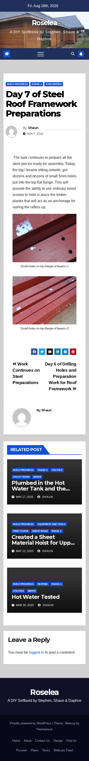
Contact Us (42, 740)
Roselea (44, 23)
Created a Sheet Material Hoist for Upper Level (44, 543)
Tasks (46, 750)
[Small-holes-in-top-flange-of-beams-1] (44, 238)
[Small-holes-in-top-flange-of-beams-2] (44, 300)
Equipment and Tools (51, 524)
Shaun (33, 128)
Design (58, 740)
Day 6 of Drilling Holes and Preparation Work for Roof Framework (60, 376)
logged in (36, 652)
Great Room (40, 531)
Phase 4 (37, 84)
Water (37, 477)
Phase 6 (43, 470)
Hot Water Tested (36, 597)
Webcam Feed (63, 750)
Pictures (21, 750)
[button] (73, 54)
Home (16, 740)
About (27, 740)
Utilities (57, 470)
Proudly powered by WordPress (31, 723)
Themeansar (44, 729)
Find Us (71, 740)
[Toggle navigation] (40, 54)
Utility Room (21, 477)
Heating (43, 584)
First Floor (20, 531)
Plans (34, 750)
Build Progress (17, 84)
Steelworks (54, 84)
